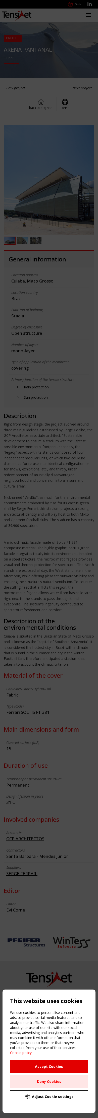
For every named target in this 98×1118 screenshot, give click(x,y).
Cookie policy (21, 1052)
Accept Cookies (49, 1066)
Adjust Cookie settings (53, 1096)
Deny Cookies (49, 1081)
